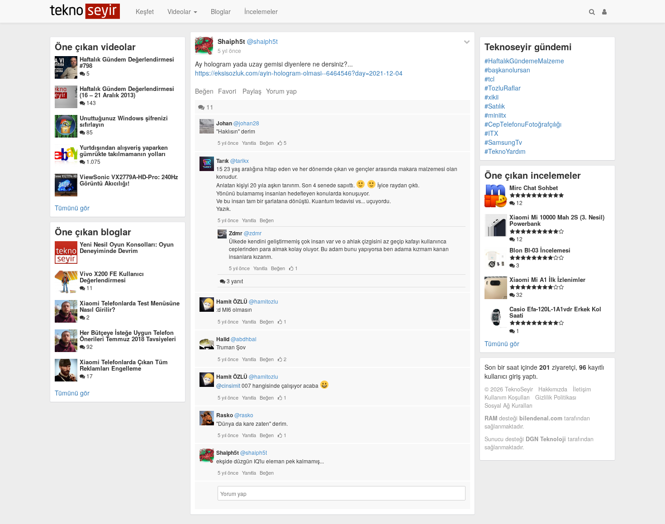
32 (518, 294)
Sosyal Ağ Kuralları (508, 405)
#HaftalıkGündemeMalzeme (524, 60)
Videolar (180, 11)
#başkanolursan (507, 69)
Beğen (204, 90)
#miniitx (495, 114)
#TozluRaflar (502, 87)
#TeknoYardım (505, 151)
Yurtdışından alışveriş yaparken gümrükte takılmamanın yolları (124, 150)
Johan (237, 123)
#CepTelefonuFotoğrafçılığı (522, 124)
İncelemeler (261, 11)
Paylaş (251, 90)
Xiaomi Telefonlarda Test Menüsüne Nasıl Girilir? (130, 306)
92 (89, 346)
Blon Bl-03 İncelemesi (539, 250)
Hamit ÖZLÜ (247, 301)
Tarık (232, 161)
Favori (227, 90)
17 (89, 376)
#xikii (491, 96)
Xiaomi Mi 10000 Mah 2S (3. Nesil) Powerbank (556, 220)
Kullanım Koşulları (507, 397)
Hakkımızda (552, 389)
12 (518, 202)
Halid (236, 339)
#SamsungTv (503, 142)
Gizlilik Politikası (555, 397)
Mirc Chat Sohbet (533, 187)
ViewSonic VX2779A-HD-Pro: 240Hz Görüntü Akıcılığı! (129, 179)
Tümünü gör (72, 207)
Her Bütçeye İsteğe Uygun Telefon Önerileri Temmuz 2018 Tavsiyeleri (128, 335)
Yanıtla (249, 142)
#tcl (489, 78)
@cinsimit (228, 386)
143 (90, 102)
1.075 (92, 161)
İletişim (582, 389)
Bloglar (221, 11)
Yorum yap (281, 90)
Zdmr (245, 233)
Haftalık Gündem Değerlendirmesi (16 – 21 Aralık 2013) (127, 91)
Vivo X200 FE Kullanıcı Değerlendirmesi (112, 276)
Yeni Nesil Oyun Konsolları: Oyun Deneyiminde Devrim (127, 247)
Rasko (234, 415)
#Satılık (494, 105)
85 (89, 132)
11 (89, 287)
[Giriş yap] (604, 11)
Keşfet (145, 11)
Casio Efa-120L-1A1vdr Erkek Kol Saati (555, 312)
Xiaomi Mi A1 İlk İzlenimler (547, 279)
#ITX (491, 133)
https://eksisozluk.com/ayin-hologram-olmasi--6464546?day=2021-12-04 (299, 72)
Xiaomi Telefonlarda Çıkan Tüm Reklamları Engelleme (124, 364)
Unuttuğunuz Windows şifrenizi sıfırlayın (124, 121)
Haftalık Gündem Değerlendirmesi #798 (127, 62)
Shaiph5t (248, 41)
